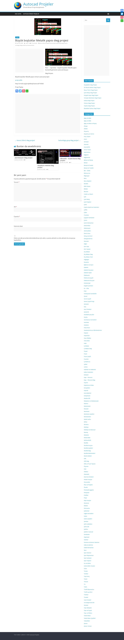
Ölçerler (86, 466)
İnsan (85, 354)
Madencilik (87, 398)
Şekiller (86, 529)
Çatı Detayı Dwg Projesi (90, 92)
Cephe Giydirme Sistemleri (91, 207)
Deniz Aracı (87, 233)
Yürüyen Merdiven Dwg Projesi (92, 98)
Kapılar (86, 382)
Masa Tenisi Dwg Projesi (91, 90)
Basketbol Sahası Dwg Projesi (92, 108)
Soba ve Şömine (88, 545)
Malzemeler (87, 406)
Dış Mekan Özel (88, 257)
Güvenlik (86, 312)
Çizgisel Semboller (89, 217)
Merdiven (86, 411)
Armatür (86, 142)
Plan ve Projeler (88, 485)
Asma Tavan (87, 149)
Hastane (86, 325)
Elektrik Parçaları (88, 270)
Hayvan (86, 333)
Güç (85, 307)
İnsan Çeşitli (87, 356)
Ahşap (85, 126)
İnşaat (85, 351)
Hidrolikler (87, 341)
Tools (85, 587)
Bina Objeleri (87, 181)
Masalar (86, 409)
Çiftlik (85, 210)
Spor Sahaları (88, 558)
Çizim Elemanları (88, 223)
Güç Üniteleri (87, 309)
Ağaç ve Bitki (87, 121)
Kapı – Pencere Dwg (89, 380)
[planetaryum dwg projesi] (25, 150)
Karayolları (87, 388)
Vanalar (86, 605)
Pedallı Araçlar (88, 479)
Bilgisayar (86, 176)
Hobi (85, 343)
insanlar (86, 359)
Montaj (86, 432)
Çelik (85, 204)
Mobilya (86, 427)
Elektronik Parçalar (89, 280)
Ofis (85, 458)
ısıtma (85, 367)
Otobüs (86, 471)
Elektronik (86, 275)
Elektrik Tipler (88, 272)
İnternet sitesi (18, 226)
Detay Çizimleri (88, 236)
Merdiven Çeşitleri (89, 414)
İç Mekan (86, 346)
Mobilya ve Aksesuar (89, 430)
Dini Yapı (86, 246)
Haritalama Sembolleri (90, 320)
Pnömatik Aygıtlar (89, 490)
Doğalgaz (86, 259)
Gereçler (86, 304)
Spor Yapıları (87, 560)
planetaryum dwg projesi (23, 158)
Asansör (86, 144)
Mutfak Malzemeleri (89, 453)
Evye (85, 291)
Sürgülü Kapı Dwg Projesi (91, 95)
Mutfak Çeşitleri (88, 448)
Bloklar (86, 189)
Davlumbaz (87, 225)
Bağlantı (86, 155)
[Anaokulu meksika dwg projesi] (48, 150)
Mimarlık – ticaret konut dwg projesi (70, 159)
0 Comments (34, 43)
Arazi (85, 139)
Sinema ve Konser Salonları (91, 542)
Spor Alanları (87, 553)
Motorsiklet (87, 437)
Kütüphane (87, 396)
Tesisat (86, 581)
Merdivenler (87, 416)
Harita (85, 317)
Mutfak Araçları (88, 445)
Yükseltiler (87, 621)
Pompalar (86, 492)
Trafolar (86, 594)
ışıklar (85, 364)
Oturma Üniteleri (89, 477)
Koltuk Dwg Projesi (89, 100)
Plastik (86, 487)
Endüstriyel (87, 283)
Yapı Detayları (88, 608)
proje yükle (18, 80)
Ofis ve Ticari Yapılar (89, 464)
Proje (17, 37)
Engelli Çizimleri (88, 286)
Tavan (85, 579)
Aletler (86, 128)
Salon (85, 516)
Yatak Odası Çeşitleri (90, 618)
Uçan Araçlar (87, 600)
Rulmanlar (87, 508)
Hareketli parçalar (89, 314)
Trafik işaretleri (88, 592)
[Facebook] (122, 10)
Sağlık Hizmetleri (88, 513)
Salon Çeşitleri (88, 519)
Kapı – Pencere (88, 377)
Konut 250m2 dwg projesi (25, 140)
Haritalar (86, 322)
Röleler (86, 505)
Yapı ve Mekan (88, 613)
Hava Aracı (87, 327)
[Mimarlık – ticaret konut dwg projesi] (70, 150)
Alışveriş (86, 131)
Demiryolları (87, 231)
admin (27, 43)
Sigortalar (86, 537)
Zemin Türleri (88, 626)
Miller (85, 422)
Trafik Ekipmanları (89, 589)
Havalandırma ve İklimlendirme (93, 330)
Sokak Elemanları (89, 547)
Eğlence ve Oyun (88, 265)
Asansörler (87, 147)
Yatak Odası (87, 615)
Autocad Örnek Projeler (31, 14)
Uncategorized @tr (89, 602)
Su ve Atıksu (87, 563)
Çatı (85, 197)
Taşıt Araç (86, 576)
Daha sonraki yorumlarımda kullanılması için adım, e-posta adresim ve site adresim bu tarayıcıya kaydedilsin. (44, 239)
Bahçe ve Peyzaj (88, 160)
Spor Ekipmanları (89, 555)
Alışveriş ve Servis (89, 134)
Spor (85, 550)
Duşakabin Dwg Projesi (90, 85)
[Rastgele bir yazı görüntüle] (108, 14)
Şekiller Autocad (88, 532)
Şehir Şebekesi (88, 524)
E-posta (17, 216)
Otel (85, 469)
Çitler (85, 212)
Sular (85, 568)
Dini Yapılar (87, 249)
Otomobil (86, 474)
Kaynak (86, 390)
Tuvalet (86, 597)
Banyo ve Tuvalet (88, 168)
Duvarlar (86, 262)
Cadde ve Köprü (88, 194)
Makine (86, 403)
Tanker (86, 571)
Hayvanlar (87, 335)
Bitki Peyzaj (87, 186)
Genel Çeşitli (87, 299)
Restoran (86, 503)
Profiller (86, 495)
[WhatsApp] (122, 20)
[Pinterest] (122, 17)
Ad (15, 207)
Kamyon (86, 375)
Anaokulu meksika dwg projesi (46, 166)
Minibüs (86, 424)
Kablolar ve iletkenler (90, 369)
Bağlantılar (87, 157)
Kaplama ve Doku (89, 385)
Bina (85, 178)
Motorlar (86, 435)
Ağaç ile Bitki (87, 118)
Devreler (86, 241)
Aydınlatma (87, 152)
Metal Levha (87, 419)
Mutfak (86, 443)
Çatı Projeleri (87, 202)
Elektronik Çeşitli (88, 278)
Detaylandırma (88, 238)
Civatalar (86, 215)
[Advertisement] (29, 60)
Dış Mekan (87, 252)
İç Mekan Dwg (88, 348)
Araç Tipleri (87, 136)
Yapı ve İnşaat (88, 610)
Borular (86, 191)
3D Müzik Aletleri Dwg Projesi (92, 87)
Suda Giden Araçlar (89, 566)
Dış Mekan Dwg (88, 254)
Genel (85, 296)
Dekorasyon (87, 228)
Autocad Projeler (38, 4)
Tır (84, 584)
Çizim (85, 220)
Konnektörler (87, 393)
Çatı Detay (87, 199)
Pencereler (87, 482)
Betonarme (87, 173)
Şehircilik (86, 526)
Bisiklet (86, 183)
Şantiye (86, 521)
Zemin (85, 623)
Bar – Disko (87, 170)
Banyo (85, 163)
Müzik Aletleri (88, 456)
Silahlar (86, 540)
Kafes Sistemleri (88, 372)
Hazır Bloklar (87, 338)
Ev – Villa (86, 288)
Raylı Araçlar (87, 500)
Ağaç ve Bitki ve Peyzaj (90, 123)
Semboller (87, 534)
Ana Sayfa (18, 14)
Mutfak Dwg (87, 450)
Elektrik (86, 267)
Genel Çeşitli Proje (89, 301)
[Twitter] (122, 14)
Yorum (16, 182)
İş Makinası (87, 361)
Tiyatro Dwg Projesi (89, 106)
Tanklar (86, 574)
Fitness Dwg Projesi (89, 103)
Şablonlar (86, 511)
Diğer (85, 244)
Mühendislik (87, 440)
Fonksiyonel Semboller (90, 293)
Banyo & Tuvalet (88, 165)
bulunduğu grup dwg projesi (69, 140)
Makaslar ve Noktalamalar (91, 401)
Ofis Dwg (86, 461)
